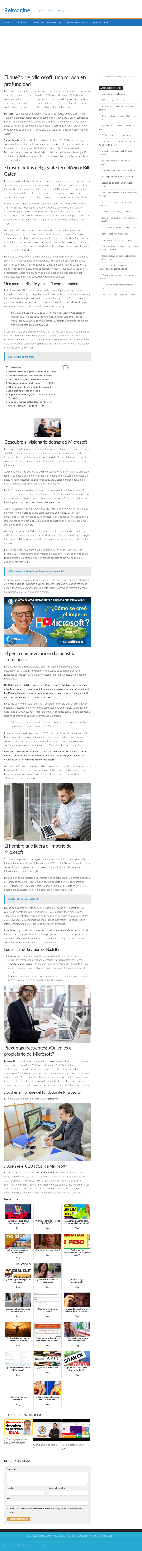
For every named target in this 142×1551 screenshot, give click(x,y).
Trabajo (96, 23)
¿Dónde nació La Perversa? (113, 100)
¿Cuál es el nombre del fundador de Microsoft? (30, 402)
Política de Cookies (77, 1536)
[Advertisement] (71, 46)
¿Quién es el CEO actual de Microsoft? (26, 406)
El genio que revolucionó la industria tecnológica (31, 383)
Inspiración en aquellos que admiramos (118, 228)
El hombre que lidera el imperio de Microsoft (29, 387)
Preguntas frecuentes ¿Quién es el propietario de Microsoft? (31, 396)
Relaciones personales (72, 23)
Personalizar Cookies (101, 1536)
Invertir (51, 23)
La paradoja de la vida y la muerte (116, 212)
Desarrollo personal (15, 23)
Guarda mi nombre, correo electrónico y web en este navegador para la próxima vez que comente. (45, 1510)
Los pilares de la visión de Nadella (24, 391)
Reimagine (17, 11)
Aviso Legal (59, 1536)
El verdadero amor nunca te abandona (118, 170)
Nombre (11, 1488)
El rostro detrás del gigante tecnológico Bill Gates (32, 372)
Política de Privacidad (39, 1536)
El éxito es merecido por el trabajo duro (119, 135)
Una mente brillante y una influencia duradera (30, 376)
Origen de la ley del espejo (113, 94)
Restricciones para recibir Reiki (115, 234)
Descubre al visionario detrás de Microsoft (28, 379)
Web (9, 1498)
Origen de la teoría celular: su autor (117, 240)
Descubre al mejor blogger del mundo (118, 294)
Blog (106, 23)
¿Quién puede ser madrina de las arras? (119, 177)
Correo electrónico (57, 1488)
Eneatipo (39, 23)
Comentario (12, 1469)
